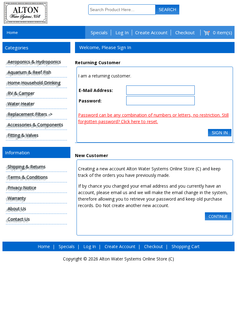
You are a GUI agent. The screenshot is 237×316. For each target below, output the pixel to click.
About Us (17, 208)
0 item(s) (222, 32)
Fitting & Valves (23, 135)
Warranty (17, 198)
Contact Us (19, 219)
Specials (99, 32)
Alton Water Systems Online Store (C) (136, 259)
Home (12, 32)
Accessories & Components (35, 124)
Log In (122, 32)
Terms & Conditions (28, 177)
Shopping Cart (186, 246)
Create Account (151, 32)
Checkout (185, 32)
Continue (218, 216)
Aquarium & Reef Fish (29, 72)
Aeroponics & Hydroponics (34, 61)
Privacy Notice (22, 187)
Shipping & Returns (27, 166)
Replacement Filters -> (30, 114)
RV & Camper (21, 93)
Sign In (220, 132)
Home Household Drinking (34, 82)
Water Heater (21, 103)
